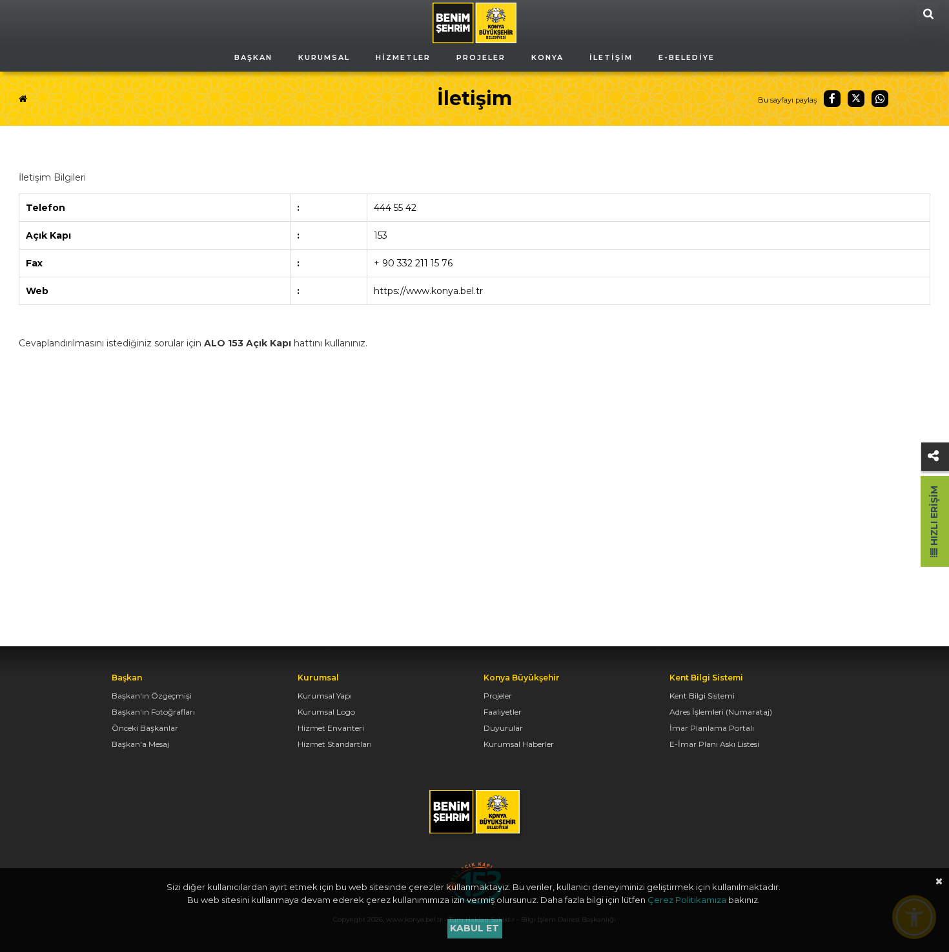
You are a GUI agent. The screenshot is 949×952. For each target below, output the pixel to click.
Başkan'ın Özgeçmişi (152, 695)
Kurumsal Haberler (519, 744)
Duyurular (503, 728)
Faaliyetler (503, 712)
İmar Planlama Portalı (711, 728)
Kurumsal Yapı (325, 695)
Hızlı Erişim (934, 517)
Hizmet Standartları (335, 744)
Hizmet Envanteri (331, 728)
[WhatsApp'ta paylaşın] (880, 98)
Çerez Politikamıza (687, 900)
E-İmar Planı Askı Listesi (714, 744)
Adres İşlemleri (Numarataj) (720, 712)
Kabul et (474, 928)
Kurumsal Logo (326, 712)
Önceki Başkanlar (145, 728)
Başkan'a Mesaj (140, 744)
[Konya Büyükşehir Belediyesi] (474, 22)
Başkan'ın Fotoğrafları (153, 712)
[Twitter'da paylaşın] (856, 98)
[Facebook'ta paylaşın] (832, 98)
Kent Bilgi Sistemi (702, 695)
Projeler (498, 695)
